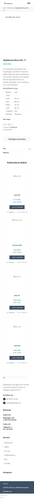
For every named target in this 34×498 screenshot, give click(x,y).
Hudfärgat (13, 127)
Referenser (8, 443)
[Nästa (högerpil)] (2, 497)
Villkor (6, 447)
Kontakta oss (7, 491)
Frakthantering (9, 455)
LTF (11, 130)
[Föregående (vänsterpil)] (1, 497)
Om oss (7, 451)
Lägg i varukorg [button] (17, 207)
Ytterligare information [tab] (17, 139)
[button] (11, 212)
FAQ (5, 459)
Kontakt (7, 463)
